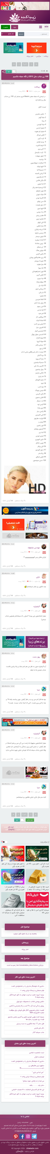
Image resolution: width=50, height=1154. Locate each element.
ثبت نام (10, 827)
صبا (38, 690)
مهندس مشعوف (34, 547)
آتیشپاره (37, 606)
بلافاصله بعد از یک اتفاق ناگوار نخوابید (25, 934)
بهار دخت (36, 657)
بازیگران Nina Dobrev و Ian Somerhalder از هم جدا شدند (25, 965)
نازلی (38, 577)
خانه (46, 26)
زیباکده (46, 56)
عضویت (5, 27)
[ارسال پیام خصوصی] (44, 91)
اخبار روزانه (30, 56)
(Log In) (11, 829)
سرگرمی (38, 56)
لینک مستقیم (19, 500)
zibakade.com (32, 1148)
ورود (14, 27)
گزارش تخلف (6, 500)
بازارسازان (19, 1151)
